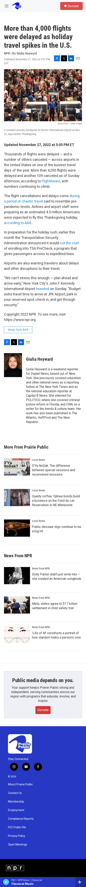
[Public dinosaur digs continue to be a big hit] (17, 528)
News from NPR (18, 329)
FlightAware (51, 181)
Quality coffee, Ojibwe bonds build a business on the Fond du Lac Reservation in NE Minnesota (56, 500)
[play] (6, 882)
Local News (38, 459)
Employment (16, 810)
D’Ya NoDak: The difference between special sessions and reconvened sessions (53, 470)
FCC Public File (17, 827)
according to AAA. (18, 223)
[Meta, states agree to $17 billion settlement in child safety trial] (17, 605)
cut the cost (69, 243)
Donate (73, 6)
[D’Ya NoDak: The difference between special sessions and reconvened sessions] (17, 467)
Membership (16, 801)
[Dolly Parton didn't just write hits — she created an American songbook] (17, 575)
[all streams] (80, 882)
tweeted (42, 289)
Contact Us (15, 793)
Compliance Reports (21, 818)
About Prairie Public (20, 784)
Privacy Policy (16, 835)
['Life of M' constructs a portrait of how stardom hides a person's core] (17, 634)
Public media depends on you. (43, 680)
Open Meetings (17, 844)
